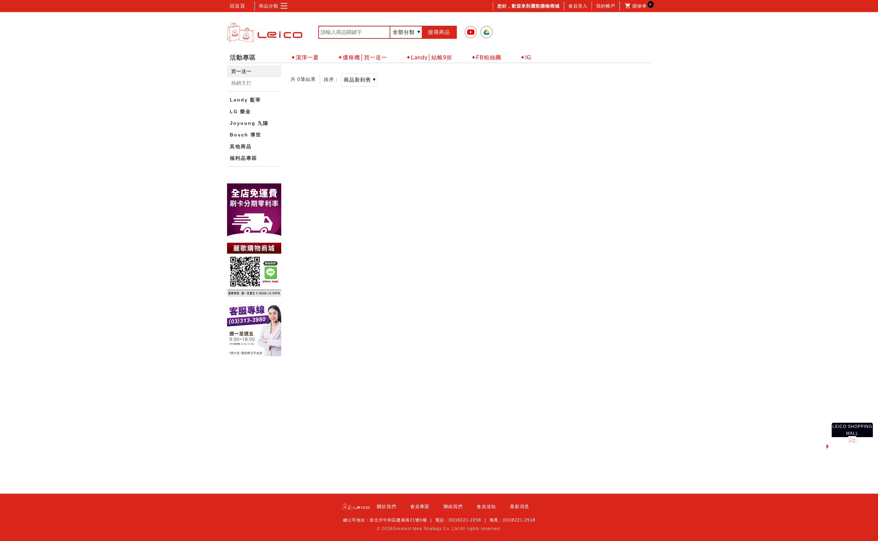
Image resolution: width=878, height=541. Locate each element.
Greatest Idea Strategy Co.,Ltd (426, 528)
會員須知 (486, 506)
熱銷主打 (241, 83)
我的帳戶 (605, 6)
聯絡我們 (453, 506)
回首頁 (237, 6)
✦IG (525, 57)
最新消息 (519, 506)
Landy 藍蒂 (245, 100)
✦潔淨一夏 (305, 57)
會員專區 (419, 506)
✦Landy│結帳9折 (429, 57)
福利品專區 (243, 158)
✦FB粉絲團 (486, 57)
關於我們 (386, 506)
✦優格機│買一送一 (362, 57)
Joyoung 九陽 (249, 123)
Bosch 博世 (245, 134)
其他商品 (241, 146)
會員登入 (578, 6)
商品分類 (268, 6)
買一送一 (241, 71)
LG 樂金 (240, 111)
